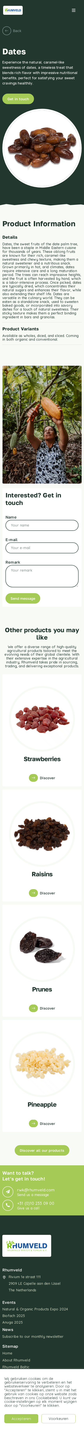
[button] (73, 10)
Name (11, 517)
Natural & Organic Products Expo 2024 (35, 1309)
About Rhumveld (16, 1360)
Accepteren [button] (21, 1418)
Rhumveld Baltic (15, 1367)
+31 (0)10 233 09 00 (35, 1205)
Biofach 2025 (13, 1315)
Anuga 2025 (12, 1322)
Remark (12, 562)
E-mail (11, 539)
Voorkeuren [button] (58, 1418)
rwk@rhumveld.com (36, 1192)
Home (7, 1353)
